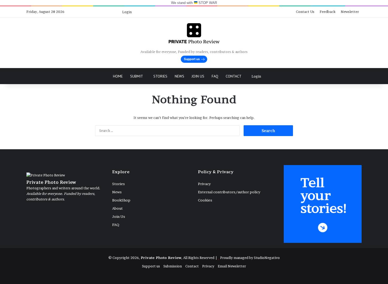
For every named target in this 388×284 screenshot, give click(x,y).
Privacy (204, 184)
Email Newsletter (232, 266)
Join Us (198, 76)
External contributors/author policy (229, 192)
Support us (151, 266)
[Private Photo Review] (193, 33)
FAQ (215, 76)
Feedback (327, 11)
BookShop (121, 200)
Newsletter (350, 11)
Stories (160, 76)
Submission (172, 266)
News (179, 76)
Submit (136, 76)
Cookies (205, 200)
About (117, 208)
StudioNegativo (267, 258)
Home (118, 76)
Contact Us (305, 11)
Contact (234, 76)
